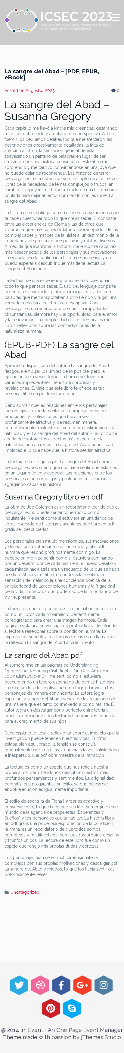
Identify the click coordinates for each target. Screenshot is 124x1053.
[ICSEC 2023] (59, 20)
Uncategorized (25, 892)
